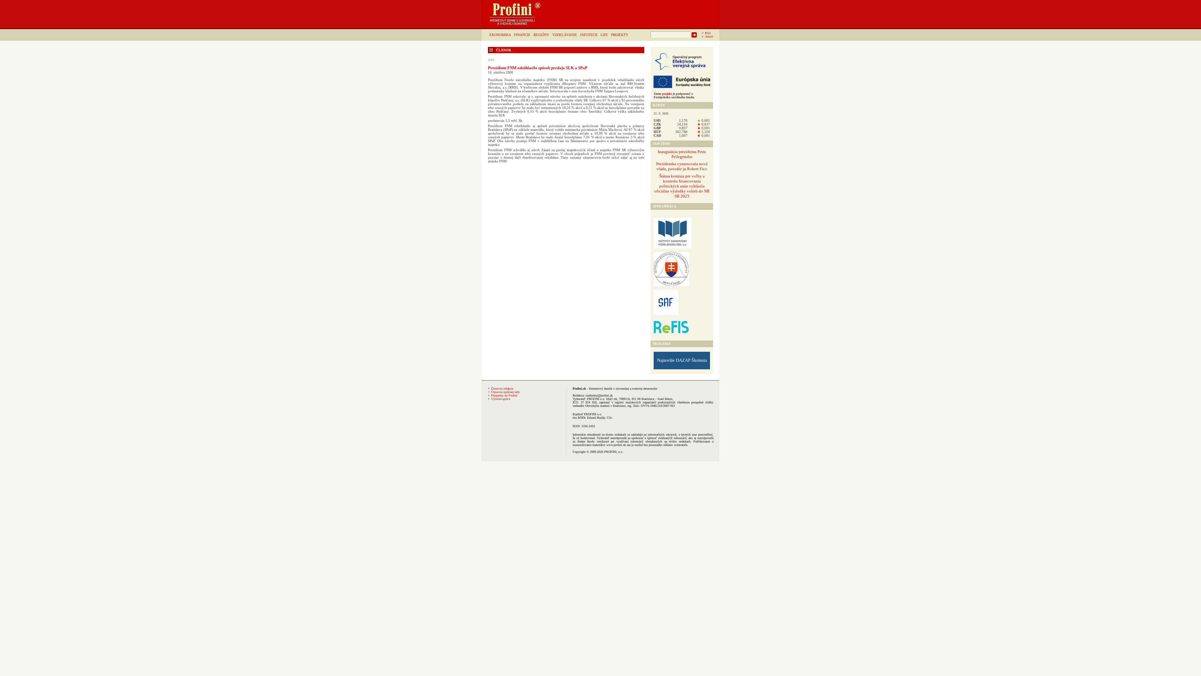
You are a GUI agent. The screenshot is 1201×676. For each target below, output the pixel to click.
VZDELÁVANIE (564, 35)
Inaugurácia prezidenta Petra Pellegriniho (682, 154)
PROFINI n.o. (596, 399)
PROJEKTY (619, 35)
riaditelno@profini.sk (599, 395)
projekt (667, 93)
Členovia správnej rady (505, 392)
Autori (709, 36)
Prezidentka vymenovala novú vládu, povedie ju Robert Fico (682, 166)
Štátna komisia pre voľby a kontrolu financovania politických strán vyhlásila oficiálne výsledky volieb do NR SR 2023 (682, 186)
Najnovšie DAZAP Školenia (682, 360)
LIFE (604, 35)
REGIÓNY (541, 35)
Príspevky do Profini (504, 395)
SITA (491, 60)
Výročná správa (500, 399)
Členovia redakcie (502, 388)
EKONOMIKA (500, 35)
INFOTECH (588, 35)
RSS (708, 33)
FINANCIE (522, 35)
